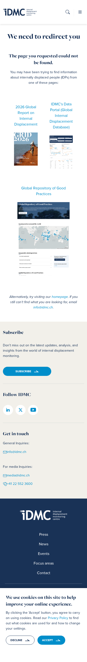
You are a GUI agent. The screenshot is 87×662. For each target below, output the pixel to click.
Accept (47, 640)
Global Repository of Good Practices (43, 191)
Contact (43, 573)
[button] (67, 13)
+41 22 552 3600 (20, 483)
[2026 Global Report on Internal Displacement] (26, 149)
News (43, 544)
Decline (16, 640)
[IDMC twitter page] (20, 410)
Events (43, 553)
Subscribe (23, 371)
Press (43, 534)
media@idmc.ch (18, 475)
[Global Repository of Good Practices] (43, 239)
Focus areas (44, 563)
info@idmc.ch (43, 307)
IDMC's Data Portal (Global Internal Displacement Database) (61, 115)
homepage (60, 296)
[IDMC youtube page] (33, 410)
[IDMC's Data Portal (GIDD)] (61, 152)
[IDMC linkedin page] (8, 410)
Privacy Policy (58, 617)
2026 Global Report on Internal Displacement (25, 115)
